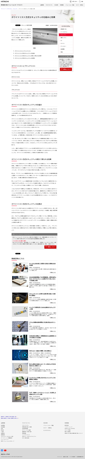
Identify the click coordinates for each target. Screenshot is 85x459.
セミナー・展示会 (79, 5)
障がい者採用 (67, 431)
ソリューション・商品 (69, 5)
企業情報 (42, 5)
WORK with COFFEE (70, 428)
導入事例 (56, 5)
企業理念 (3, 433)
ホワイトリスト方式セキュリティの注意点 (25, 58)
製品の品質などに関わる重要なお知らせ (9, 418)
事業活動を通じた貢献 (27, 426)
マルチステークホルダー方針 (7, 436)
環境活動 (24, 433)
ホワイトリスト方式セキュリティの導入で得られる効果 (28, 55)
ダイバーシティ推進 (26, 430)
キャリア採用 (67, 430)
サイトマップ (59, 456)
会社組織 (3, 426)
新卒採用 (67, 425)
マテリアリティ (25, 425)
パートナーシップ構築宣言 (6, 438)
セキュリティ (15, 8)
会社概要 (3, 425)
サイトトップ (3, 8)
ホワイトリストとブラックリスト (23, 51)
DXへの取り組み (25, 438)
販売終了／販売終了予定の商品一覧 (8, 416)
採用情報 (61, 5)
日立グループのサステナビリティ (29, 436)
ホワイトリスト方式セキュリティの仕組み (25, 53)
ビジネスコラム (9, 8)
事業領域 (3, 434)
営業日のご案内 (65, 456)
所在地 (2, 430)
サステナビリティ (49, 5)
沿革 (2, 428)
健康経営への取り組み (27, 431)
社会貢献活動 (25, 428)
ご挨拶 (2, 431)
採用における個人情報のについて (74, 433)
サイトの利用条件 (72, 456)
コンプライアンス (26, 434)
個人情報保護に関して (80, 456)
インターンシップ (68, 426)
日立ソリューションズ (7, 441)
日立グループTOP (5, 454)
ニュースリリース (4, 439)
